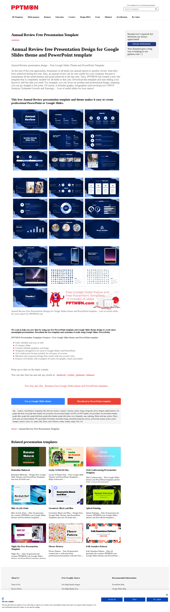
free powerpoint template (62, 413)
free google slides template (33, 413)
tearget (73, 421)
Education (60, 17)
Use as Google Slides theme (38, 401)
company (63, 411)
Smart (45, 421)
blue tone (50, 411)
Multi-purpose (33, 17)
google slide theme (36, 416)
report (27, 421)
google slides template (50, 416)
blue (44, 411)
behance (90, 375)
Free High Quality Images (71, 585)
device (96, 411)
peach (14, 419)
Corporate (70, 411)
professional (95, 419)
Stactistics (55, 421)
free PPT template (82, 413)
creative (76, 411)
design (82, 411)
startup (62, 421)
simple (36, 421)
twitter (71, 375)
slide (40, 421)
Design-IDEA (85, 17)
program (102, 419)
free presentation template (109, 413)
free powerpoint (48, 413)
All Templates (17, 17)
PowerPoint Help (118, 585)
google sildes (17, 416)
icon (73, 416)
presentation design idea (76, 419)
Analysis (20, 411)
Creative (72, 17)
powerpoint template (27, 419)
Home (14, 429)
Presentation (51, 419)
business (56, 411)
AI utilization (121, 17)
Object (115, 416)
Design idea (89, 411)
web (81, 421)
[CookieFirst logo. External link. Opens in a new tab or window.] (3, 598)
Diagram (101, 411)
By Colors (136, 17)
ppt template (42, 419)
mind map (103, 416)
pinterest (80, 375)
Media (97, 416)
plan (18, 419)
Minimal (108, 17)
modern (109, 416)
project (108, 419)
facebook (61, 375)
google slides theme (64, 416)
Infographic (79, 416)
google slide (25, 416)
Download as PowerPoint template (94, 401)
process (87, 419)
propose (22, 421)
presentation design (62, 419)
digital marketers (110, 411)
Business (47, 17)
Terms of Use (15, 585)
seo (32, 421)
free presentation (95, 413)
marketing (90, 416)
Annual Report (28, 411)
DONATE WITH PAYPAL (142, 44)
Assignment (38, 411)
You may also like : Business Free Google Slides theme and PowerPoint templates (66, 385)
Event (97, 17)
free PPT (73, 413)
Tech (77, 421)
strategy (67, 421)
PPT (36, 419)
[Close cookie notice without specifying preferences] (167, 595)
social (49, 421)
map (85, 416)
